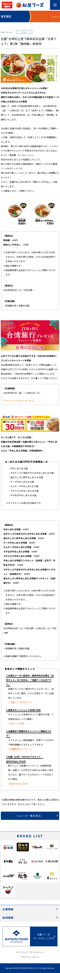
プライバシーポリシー (31, 957)
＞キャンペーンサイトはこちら (18, 400)
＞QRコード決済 (16, 723)
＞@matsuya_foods (18, 783)
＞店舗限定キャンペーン (20, 749)
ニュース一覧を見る (29, 815)
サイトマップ (22, 952)
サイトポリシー (37, 952)
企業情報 (8, 909)
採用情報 (8, 917)
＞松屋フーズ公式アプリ (20, 702)
